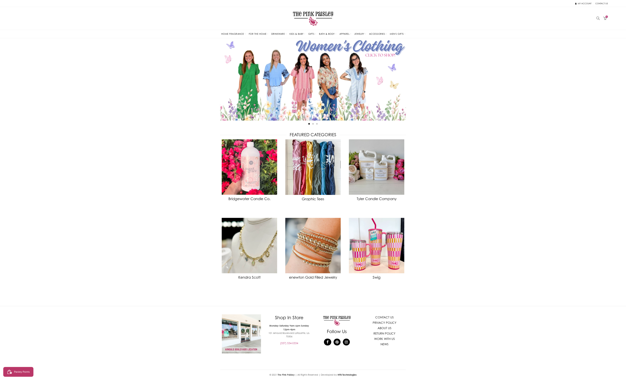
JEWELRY (359, 33)
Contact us (601, 3)
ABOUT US (384, 328)
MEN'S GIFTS (397, 33)
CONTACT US (384, 317)
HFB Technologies (347, 374)
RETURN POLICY (384, 333)
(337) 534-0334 (289, 343)
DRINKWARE (278, 33)
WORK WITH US (384, 339)
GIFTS (311, 33)
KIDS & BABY (297, 33)
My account (584, 3)
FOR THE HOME (258, 33)
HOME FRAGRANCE (232, 33)
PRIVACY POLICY (384, 322)
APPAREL (344, 33)
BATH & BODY (327, 33)
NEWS (384, 344)
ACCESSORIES (377, 33)
